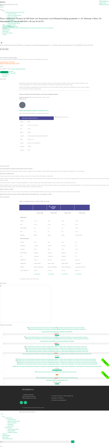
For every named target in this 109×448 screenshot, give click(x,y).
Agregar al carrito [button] (57, 370)
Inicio (4, 416)
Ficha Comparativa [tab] (6, 74)
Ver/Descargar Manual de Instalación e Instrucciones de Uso (34, 110)
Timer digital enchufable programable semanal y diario (57, 380)
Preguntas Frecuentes (11, 430)
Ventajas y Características (12, 422)
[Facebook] (21, 402)
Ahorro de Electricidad (12, 419)
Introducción (5, 433)
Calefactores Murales (8, 417)
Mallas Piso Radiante (6, 435)
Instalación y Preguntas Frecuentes (14, 421)
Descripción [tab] (11, 71)
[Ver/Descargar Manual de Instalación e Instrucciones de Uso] (22, 105)
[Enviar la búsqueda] (72, 441)
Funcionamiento (10, 424)
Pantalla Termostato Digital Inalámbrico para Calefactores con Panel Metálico (57, 331)
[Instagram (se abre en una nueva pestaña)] (3, 38)
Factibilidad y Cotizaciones (12, 432)
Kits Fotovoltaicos (8, 427)
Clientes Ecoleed (10, 425)
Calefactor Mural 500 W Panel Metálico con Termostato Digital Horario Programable (57, 341)
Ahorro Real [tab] (5, 76)
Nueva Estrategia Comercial (7, 438)
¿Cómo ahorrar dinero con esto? (13, 429)
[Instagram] (25, 402)
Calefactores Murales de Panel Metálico (18, 68)
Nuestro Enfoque (6, 437)
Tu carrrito (4, 34)
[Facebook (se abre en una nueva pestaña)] (3, 36)
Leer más (57, 335)
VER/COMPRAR (37, 274)
